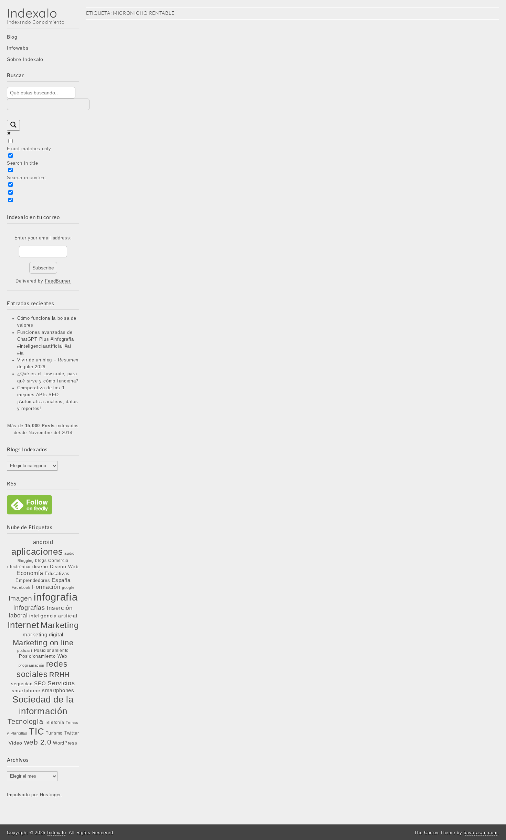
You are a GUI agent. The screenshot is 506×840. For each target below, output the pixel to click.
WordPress (65, 743)
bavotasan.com (480, 832)
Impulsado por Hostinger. (34, 794)
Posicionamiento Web (43, 656)
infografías (29, 607)
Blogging (26, 561)
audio (69, 553)
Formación (46, 587)
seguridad (21, 683)
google (68, 587)
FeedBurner (58, 281)
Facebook (21, 587)
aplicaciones (37, 551)
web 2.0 (38, 742)
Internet (23, 625)
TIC (36, 731)
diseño (40, 566)
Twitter (71, 733)
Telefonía (54, 722)
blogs (41, 560)
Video (15, 743)
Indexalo (32, 13)
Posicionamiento (51, 650)
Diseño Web (64, 566)
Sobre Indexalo (25, 59)
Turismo (54, 733)
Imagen (20, 598)
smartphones (58, 690)
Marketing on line (43, 642)
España (61, 580)
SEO (40, 683)
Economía (30, 573)
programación (31, 665)
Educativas (57, 573)
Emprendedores (32, 580)
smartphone (26, 690)
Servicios (61, 683)
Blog (12, 37)
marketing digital (43, 634)
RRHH (59, 674)
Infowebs (18, 48)
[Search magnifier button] (13, 125)
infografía (55, 597)
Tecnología (25, 721)
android (43, 542)
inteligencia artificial (53, 615)
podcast (24, 650)
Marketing (59, 625)
